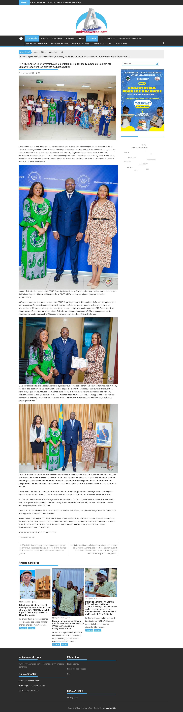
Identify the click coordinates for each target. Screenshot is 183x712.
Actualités (31, 38)
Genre (81, 38)
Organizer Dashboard (36, 44)
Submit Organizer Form (130, 38)
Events (44, 38)
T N (39, 73)
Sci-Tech (92, 38)
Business (70, 38)
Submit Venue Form (81, 44)
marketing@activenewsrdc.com (32, 685)
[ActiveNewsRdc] (21, 38)
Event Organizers (59, 44)
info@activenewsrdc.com (29, 680)
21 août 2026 (25, 602)
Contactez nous (107, 38)
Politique (31, 628)
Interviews (57, 38)
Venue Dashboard (102, 44)
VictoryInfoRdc (109, 708)
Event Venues (121, 44)
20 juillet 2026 (59, 618)
